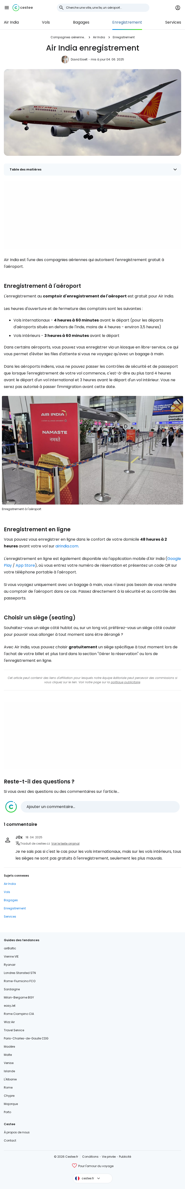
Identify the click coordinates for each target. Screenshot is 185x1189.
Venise (8, 1063)
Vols (46, 22)
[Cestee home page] (23, 7)
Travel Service (14, 1030)
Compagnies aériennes (68, 37)
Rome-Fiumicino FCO (19, 981)
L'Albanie (10, 1079)
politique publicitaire (125, 682)
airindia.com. (67, 546)
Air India (11, 22)
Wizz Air (9, 1022)
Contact (10, 1140)
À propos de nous (17, 1132)
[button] (7, 8)
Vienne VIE (11, 956)
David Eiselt (79, 59)
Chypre (9, 1096)
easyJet (9, 1006)
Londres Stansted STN (20, 973)
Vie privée (109, 1157)
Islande (9, 1071)
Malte (8, 1055)
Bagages (81, 22)
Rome (8, 1087)
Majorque (11, 1104)
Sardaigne (12, 989)
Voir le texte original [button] (65, 843)
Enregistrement (127, 22)
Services (173, 22)
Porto (7, 1112)
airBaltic (10, 948)
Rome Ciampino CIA (19, 1014)
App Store (25, 565)
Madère (9, 1046)
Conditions (90, 1157)
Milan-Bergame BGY (19, 997)
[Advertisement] (92, 215)
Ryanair (9, 965)
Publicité (125, 1157)
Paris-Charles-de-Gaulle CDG (26, 1038)
